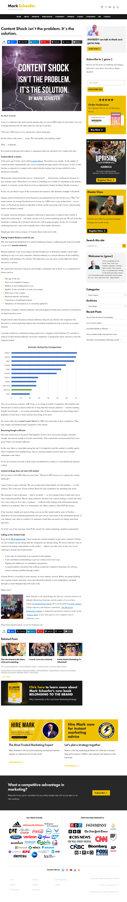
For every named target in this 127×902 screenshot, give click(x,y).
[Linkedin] (102, 7)
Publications (47, 17)
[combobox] (104, 246)
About (26, 17)
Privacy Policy (36, 890)
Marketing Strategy (23, 672)
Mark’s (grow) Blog (60, 880)
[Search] (124, 246)
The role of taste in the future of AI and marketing (99, 317)
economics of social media (67, 670)
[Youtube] (110, 7)
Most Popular (34, 672)
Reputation (36, 880)
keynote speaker (74, 603)
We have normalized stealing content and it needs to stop (101, 334)
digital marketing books (41, 603)
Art (99, 17)
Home (19, 17)
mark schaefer (61, 666)
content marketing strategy (28, 666)
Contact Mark (32, 614)
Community (59, 17)
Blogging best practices (14, 670)
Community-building (29, 670)
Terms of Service (14, 890)
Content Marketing (42, 670)
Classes (80, 17)
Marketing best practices (8, 672)
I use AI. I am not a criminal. (94, 323)
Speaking (35, 17)
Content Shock (37, 161)
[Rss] (118, 7)
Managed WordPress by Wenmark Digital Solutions (104, 892)
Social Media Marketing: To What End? (97, 329)
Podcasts (12, 885)
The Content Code (18, 539)
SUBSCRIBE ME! (95, 89)
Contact (107, 17)
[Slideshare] (114, 7)
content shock (43, 666)
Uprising (70, 17)
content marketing (11, 666)
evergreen (52, 666)
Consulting (90, 17)
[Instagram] (106, 7)
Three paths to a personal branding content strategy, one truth (102, 340)
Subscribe (35, 885)
